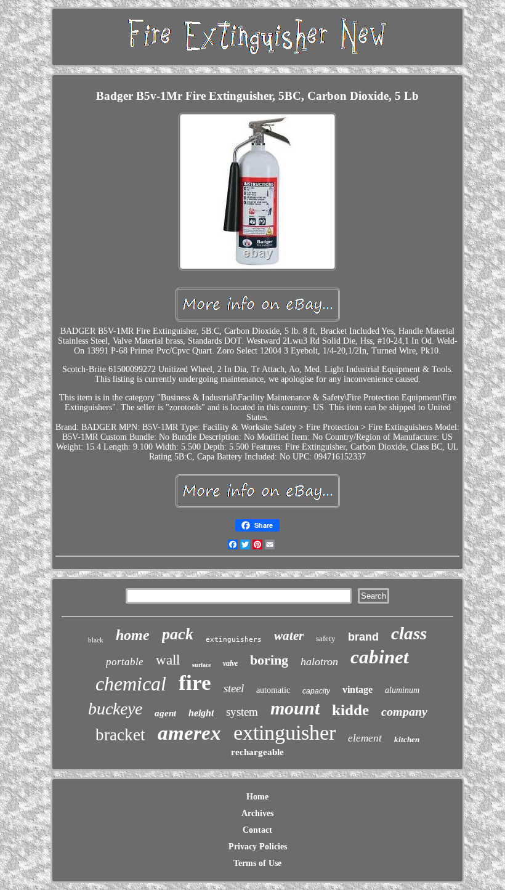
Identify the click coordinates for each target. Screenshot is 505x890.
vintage (357, 689)
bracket (120, 735)
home (133, 635)
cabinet (379, 657)
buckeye (115, 708)
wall (168, 660)
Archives (257, 813)
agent (165, 713)
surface (201, 664)
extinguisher (284, 732)
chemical (130, 684)
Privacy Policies (257, 846)
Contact (257, 830)
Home (257, 796)
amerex (189, 733)
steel (234, 688)
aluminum (402, 690)
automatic (273, 690)
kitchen (406, 739)
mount (295, 708)
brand (363, 637)
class (409, 633)
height (201, 713)
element (365, 738)
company (404, 711)
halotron (319, 661)
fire (195, 683)
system (242, 711)
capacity (316, 691)
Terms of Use (257, 863)
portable (124, 662)
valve (230, 663)
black (95, 640)
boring (269, 660)
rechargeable (257, 752)
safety (326, 638)
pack (177, 634)
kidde (350, 710)
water (289, 635)
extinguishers (234, 640)
